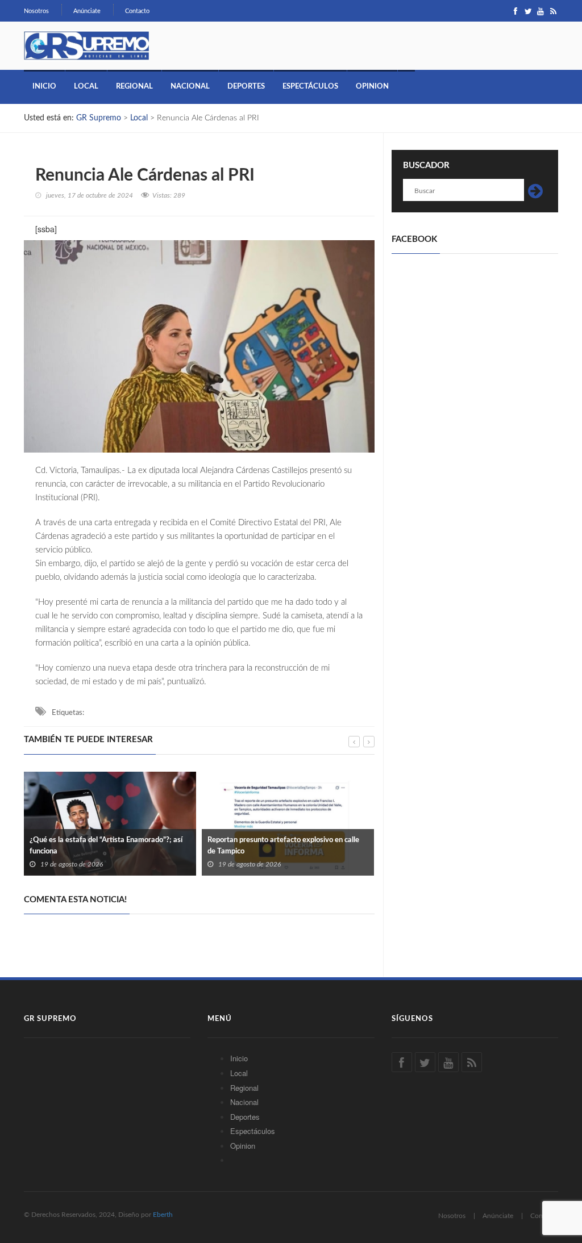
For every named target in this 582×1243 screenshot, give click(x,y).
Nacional (190, 86)
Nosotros (36, 11)
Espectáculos (310, 86)
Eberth (163, 1214)
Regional (134, 86)
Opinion (372, 86)
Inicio (44, 86)
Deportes (246, 86)
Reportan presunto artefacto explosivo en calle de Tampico (283, 845)
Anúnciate (87, 11)
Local (86, 86)
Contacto (137, 11)
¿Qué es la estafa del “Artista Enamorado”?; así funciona (106, 845)
